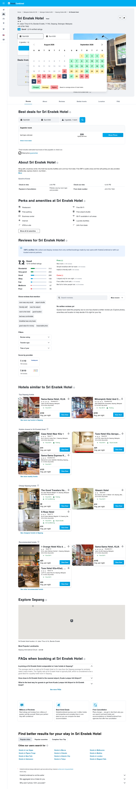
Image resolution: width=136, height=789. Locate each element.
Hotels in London (96, 756)
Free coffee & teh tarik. (68, 281)
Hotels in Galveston (26, 759)
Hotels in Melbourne (97, 750)
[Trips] (3, 29)
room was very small (26, 302)
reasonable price (42, 326)
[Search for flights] (3, 10)
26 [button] (49, 76)
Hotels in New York (25, 756)
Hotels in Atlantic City (62, 756)
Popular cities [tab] (25, 739)
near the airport (35, 307)
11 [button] (44, 66)
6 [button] (54, 61)
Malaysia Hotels (28, 12)
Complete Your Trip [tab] (59, 739)
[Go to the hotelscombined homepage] (16, 3)
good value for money (26, 326)
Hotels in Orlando (60, 753)
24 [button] (39, 76)
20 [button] (54, 71)
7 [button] (59, 61)
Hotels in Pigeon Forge (27, 753)
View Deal (64, 415)
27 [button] (54, 76)
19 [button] (49, 71)
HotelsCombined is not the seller (32, 775)
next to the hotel (24, 312)
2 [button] (33, 61)
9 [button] (33, 66)
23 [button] (34, 76)
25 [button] (44, 76)
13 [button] (54, 66)
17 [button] (39, 71)
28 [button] (59, 76)
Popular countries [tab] (41, 739)
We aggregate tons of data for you (32, 779)
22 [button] (64, 71)
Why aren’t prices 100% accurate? (32, 783)
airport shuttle (40, 302)
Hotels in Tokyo (60, 759)
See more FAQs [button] (55, 689)
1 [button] (64, 56)
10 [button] (39, 66)
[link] (32, 420)
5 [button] (49, 61)
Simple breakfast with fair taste (71, 267)
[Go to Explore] (3, 23)
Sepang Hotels (59, 12)
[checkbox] (29, 362)
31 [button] (39, 81)
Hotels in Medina (96, 753)
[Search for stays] (3, 14)
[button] (3, 3)
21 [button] (59, 71)
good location (37, 312)
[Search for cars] (3, 19)
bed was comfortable (26, 316)
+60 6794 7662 (23, 26)
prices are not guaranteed (65, 769)
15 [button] (64, 66)
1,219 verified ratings (34, 29)
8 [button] (64, 61)
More (20, 173)
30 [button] (34, 81)
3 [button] (39, 61)
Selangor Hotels (44, 12)
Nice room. (64, 264)
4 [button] (44, 61)
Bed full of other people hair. (70, 284)
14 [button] (59, 66)
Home (19, 12)
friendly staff (23, 307)
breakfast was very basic (27, 321)
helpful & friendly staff (68, 269)
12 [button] (49, 66)
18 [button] (44, 71)
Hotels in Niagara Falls (98, 759)
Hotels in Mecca (60, 750)
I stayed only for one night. (69, 278)
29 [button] (64, 76)
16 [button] (34, 71)
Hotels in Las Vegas (26, 750)
